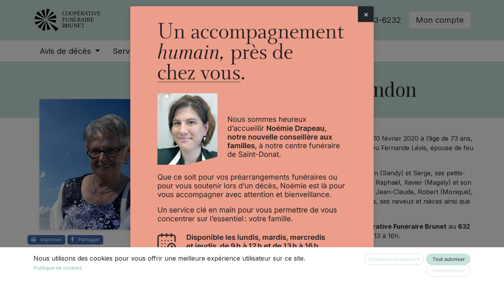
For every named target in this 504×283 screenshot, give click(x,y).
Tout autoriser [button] (448, 259)
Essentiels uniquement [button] (394, 259)
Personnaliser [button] (449, 271)
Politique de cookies (58, 268)
